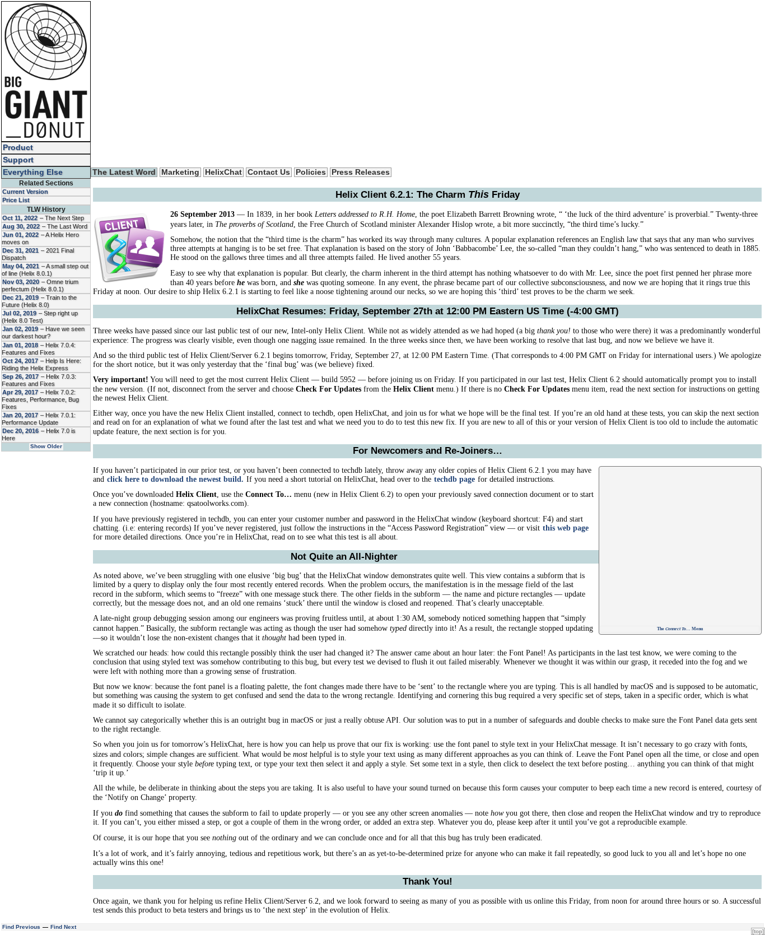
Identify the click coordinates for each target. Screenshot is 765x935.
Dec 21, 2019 (20, 297)
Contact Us (269, 172)
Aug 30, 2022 (21, 226)
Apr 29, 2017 (20, 392)
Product (18, 147)
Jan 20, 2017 (20, 415)
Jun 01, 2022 (20, 234)
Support (18, 160)
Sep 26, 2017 (20, 376)
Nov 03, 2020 (20, 281)
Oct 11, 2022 (20, 218)
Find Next (63, 927)
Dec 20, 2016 (20, 430)
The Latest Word (124, 172)
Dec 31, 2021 (20, 250)
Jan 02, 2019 (20, 328)
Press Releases (361, 172)
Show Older (46, 446)
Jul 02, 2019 (19, 313)
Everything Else (33, 172)
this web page (566, 528)
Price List (16, 200)
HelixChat (223, 172)
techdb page (454, 479)
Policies (311, 172)
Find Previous (21, 927)
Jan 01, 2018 (20, 345)
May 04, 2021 (20, 266)
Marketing (180, 172)
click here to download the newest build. (175, 479)
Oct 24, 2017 (20, 360)
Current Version (25, 191)
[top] (758, 931)
